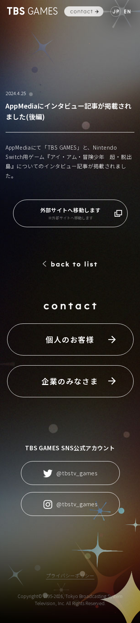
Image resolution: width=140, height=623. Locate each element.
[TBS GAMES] (32, 11)
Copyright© (30, 596)
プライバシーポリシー (70, 575)
